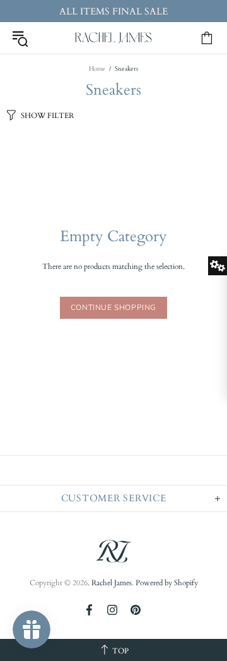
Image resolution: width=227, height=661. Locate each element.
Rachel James (113, 38)
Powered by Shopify (167, 583)
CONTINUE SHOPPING (113, 307)
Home (97, 68)
